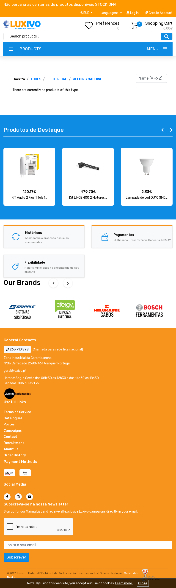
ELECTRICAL (57, 79)
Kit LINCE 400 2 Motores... (88, 198)
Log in (134, 13)
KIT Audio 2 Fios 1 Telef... (29, 198)
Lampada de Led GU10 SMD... (147, 198)
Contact (10, 437)
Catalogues (13, 418)
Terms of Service (17, 412)
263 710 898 (19, 349)
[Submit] (166, 36)
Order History (15, 455)
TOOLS (35, 79)
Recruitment (14, 443)
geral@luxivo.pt (15, 371)
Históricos (33, 233)
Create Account (160, 13)
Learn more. (124, 583)
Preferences (107, 23)
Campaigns (13, 431)
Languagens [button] (110, 13)
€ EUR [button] (85, 13)
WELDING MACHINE (87, 79)
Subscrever (16, 557)
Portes (9, 424)
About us (11, 449)
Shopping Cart (159, 23)
